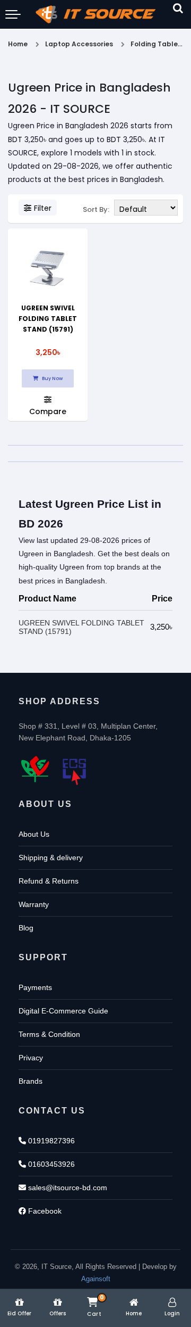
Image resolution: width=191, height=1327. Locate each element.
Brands (30, 1081)
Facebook (44, 1211)
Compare (47, 410)
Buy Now (52, 378)
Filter (42, 208)
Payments (35, 987)
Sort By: (96, 209)
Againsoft (95, 1279)
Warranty (34, 904)
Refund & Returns (49, 881)
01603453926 (50, 1164)
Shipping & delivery (51, 857)
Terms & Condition (49, 1034)
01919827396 (50, 1140)
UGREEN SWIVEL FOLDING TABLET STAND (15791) (48, 318)
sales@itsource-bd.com (66, 1187)
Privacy (31, 1057)
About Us (34, 834)
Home (18, 43)
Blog (26, 928)
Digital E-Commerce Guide (63, 1011)
